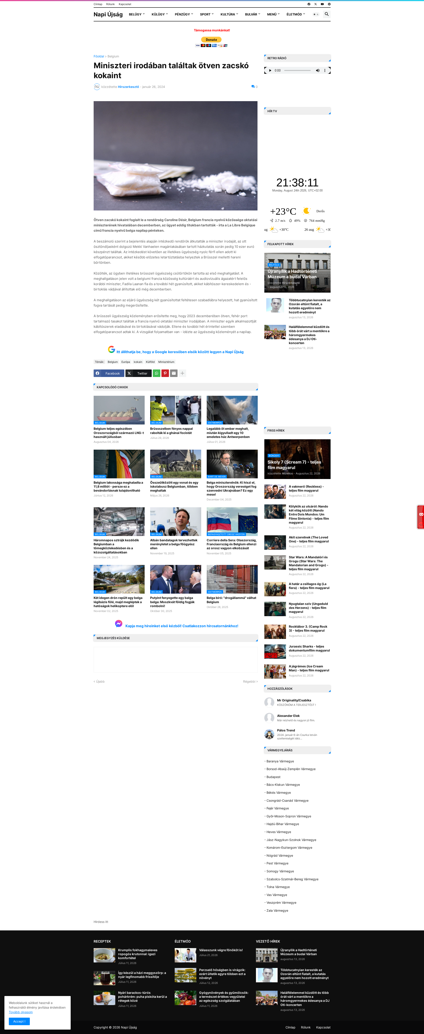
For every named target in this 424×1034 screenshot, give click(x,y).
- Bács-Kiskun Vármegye (282, 784)
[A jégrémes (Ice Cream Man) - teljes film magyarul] (275, 671)
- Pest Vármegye (276, 863)
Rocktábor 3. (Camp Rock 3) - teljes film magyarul (308, 628)
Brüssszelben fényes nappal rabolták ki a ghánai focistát (171, 430)
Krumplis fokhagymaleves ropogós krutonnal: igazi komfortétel (137, 954)
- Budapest (272, 777)
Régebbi (249, 681)
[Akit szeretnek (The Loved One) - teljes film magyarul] (275, 542)
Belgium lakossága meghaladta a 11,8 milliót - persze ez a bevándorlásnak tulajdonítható (118, 486)
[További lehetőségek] (182, 373)
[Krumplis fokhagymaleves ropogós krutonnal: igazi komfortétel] (104, 955)
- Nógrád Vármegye (278, 855)
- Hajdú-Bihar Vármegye (281, 824)
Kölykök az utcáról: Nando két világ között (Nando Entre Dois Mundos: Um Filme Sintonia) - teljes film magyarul (309, 514)
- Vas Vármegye (275, 895)
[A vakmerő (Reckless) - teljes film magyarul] (275, 492)
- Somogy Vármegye (279, 871)
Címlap (98, 4)
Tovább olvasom (21, 1012)
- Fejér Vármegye (276, 808)
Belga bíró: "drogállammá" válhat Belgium (231, 600)
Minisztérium (166, 362)
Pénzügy (182, 14)
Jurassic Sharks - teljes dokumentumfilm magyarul (309, 648)
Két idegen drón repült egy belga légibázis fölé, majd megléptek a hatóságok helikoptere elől (118, 602)
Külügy (158, 14)
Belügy (135, 14)
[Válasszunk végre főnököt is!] (185, 955)
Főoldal (99, 56)
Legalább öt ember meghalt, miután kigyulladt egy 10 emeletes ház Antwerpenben (228, 432)
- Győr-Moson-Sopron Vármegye (287, 816)
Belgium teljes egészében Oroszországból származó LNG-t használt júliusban (119, 432)
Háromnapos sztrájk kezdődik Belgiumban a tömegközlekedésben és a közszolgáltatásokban (116, 546)
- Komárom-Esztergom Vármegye (288, 847)
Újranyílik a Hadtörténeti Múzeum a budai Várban (298, 952)
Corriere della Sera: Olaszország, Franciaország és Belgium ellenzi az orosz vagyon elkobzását (232, 544)
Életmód (294, 14)
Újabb (100, 681)
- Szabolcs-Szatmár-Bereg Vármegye (291, 879)
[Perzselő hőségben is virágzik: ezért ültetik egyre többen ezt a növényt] (185, 975)
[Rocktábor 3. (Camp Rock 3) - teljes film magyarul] (275, 632)
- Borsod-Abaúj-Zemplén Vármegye (290, 769)
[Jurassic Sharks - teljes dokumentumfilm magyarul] (275, 651)
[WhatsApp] (156, 373)
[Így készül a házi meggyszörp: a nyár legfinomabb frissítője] (104, 978)
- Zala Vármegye (276, 910)
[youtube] (322, 4)
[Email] (174, 373)
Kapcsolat (125, 4)
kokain (138, 362)
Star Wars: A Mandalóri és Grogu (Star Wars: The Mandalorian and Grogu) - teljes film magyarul (308, 563)
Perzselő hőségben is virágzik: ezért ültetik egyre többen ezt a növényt (222, 974)
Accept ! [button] (19, 1021)
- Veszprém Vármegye (280, 902)
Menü (271, 14)
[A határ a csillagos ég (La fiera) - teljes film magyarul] (275, 589)
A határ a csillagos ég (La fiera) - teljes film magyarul (309, 586)
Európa (125, 362)
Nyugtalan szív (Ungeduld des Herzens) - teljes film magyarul (308, 608)
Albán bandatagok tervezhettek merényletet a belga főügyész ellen (173, 544)
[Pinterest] (165, 373)
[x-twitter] (315, 4)
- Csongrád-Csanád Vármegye (286, 800)
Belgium (113, 56)
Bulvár (251, 14)
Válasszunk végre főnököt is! (221, 950)
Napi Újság (108, 14)
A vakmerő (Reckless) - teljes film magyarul (306, 488)
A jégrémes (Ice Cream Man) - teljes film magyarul (309, 668)
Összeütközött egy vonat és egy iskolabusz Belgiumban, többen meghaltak (174, 486)
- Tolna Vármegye (277, 887)
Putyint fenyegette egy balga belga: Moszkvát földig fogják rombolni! (172, 602)
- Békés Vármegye (277, 792)
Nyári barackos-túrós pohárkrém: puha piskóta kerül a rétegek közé (142, 996)
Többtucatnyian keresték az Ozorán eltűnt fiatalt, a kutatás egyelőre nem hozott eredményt (310, 306)
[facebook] (309, 4)
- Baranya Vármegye (279, 761)
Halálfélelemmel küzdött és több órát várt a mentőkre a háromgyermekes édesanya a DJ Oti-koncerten (309, 335)
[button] (316, 14)
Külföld (150, 362)
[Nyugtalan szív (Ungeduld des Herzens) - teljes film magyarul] (275, 609)
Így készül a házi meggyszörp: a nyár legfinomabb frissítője (142, 975)
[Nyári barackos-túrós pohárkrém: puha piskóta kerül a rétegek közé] (104, 998)
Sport (205, 14)
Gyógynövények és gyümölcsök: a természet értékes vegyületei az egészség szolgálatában (223, 996)
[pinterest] (329, 4)
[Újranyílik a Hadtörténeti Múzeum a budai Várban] (267, 955)
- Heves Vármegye (277, 832)
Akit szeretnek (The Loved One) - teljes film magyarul (309, 539)
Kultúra (228, 14)
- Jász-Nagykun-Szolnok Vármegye (290, 840)
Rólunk (110, 4)
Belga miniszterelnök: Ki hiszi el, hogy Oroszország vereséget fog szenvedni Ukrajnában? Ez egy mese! (231, 488)
